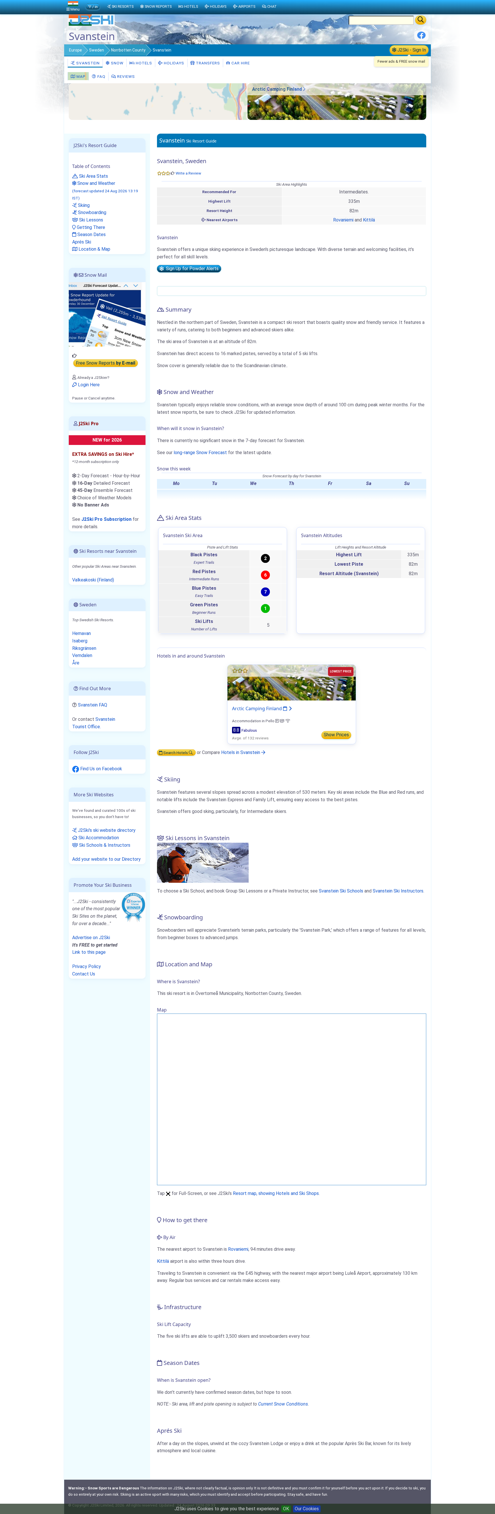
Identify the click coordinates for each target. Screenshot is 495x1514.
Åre (75, 663)
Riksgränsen (84, 648)
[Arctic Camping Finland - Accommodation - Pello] (336, 118)
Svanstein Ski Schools (341, 891)
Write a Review (188, 173)
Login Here (88, 384)
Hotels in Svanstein (241, 752)
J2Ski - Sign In (411, 50)
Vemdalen (82, 655)
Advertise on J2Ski (91, 937)
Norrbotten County (128, 50)
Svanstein (87, 63)
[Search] (420, 20)
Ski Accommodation (98, 837)
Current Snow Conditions (283, 1404)
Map (80, 76)
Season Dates (91, 234)
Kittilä (369, 220)
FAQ (100, 76)
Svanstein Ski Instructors (398, 891)
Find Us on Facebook (100, 768)
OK (286, 1508)
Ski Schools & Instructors (104, 845)
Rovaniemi (343, 220)
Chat (272, 6)
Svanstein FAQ (92, 705)
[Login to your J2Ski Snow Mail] (107, 314)
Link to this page (89, 952)
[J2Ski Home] (92, 24)
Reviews (125, 76)
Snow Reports (158, 6)
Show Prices (336, 734)
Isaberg (79, 641)
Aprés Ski (81, 242)
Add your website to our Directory (106, 859)
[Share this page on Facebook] (421, 37)
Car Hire (240, 63)
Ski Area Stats (93, 176)
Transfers (207, 63)
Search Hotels (175, 752)
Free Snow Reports (105, 363)
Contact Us (83, 974)
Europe (75, 50)
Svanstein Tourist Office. (93, 723)
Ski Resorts (122, 6)
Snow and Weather (105, 190)
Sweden (96, 50)
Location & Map (93, 249)
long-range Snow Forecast (200, 452)
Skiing (83, 205)
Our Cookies (307, 1508)
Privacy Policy (86, 966)
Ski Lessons (90, 220)
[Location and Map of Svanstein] (158, 101)
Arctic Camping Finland (277, 89)
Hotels (143, 63)
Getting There (90, 227)
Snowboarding (91, 212)
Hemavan (81, 633)
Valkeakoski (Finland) (93, 580)
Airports (246, 6)
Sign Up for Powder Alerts (191, 269)
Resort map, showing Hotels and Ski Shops (276, 1193)
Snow (116, 63)
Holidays (173, 63)
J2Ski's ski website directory (106, 830)
